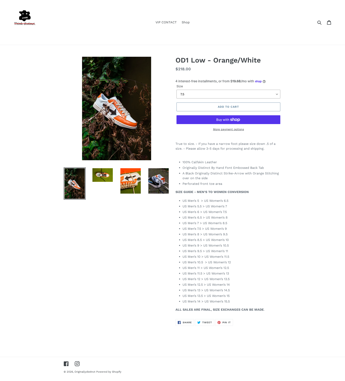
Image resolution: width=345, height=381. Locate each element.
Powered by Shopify (108, 371)
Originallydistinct (84, 371)
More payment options (228, 129)
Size (179, 86)
